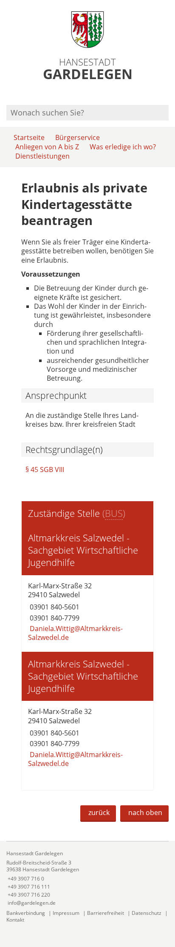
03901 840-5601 (53, 607)
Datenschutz (146, 913)
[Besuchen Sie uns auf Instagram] (167, 94)
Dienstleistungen (42, 156)
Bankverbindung (25, 913)
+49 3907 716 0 (25, 878)
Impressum (66, 913)
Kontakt (15, 919)
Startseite (29, 137)
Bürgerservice (77, 137)
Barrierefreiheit (105, 913)
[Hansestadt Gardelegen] (87, 878)
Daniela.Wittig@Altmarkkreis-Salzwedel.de (75, 633)
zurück (99, 812)
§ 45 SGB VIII (44, 469)
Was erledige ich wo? (123, 146)
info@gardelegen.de (31, 902)
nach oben (145, 812)
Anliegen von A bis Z (47, 146)
